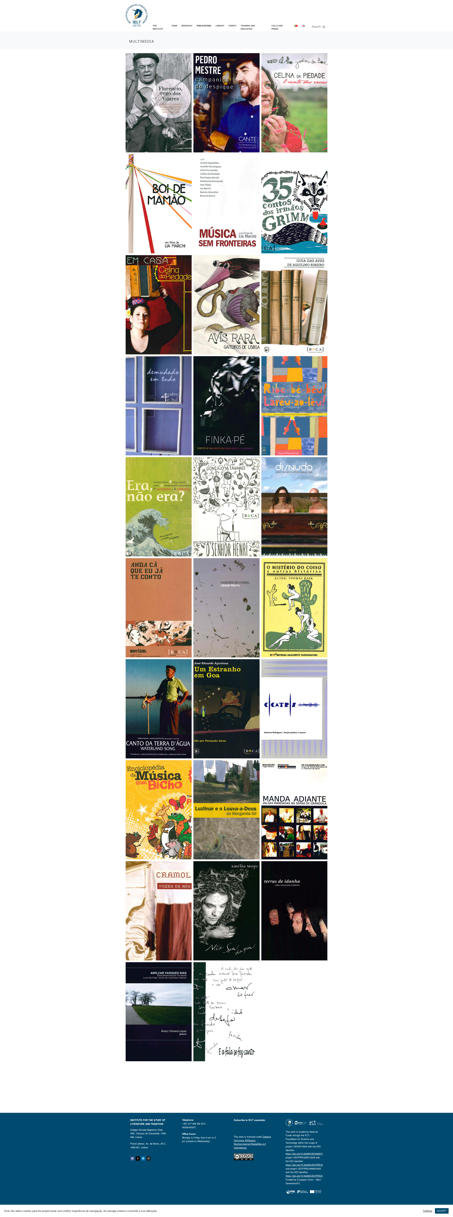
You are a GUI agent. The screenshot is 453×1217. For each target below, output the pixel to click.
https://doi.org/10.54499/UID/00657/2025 (306, 1153)
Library (220, 25)
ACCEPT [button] (441, 1211)
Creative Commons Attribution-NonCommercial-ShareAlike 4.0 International (252, 1142)
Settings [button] (427, 1211)
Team (174, 25)
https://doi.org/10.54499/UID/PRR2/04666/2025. (310, 1175)
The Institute (158, 27)
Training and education (248, 27)
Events (232, 25)
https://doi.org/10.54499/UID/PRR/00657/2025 (309, 1164)
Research (186, 25)
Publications (204, 25)
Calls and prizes (277, 27)
